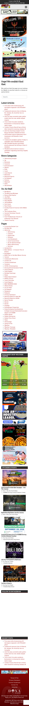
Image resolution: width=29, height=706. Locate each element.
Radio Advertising (13, 244)
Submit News (8, 314)
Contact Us (7, 260)
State (5, 183)
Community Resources (11, 259)
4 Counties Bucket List (11, 226)
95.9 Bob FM (7, 228)
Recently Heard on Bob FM (12, 296)
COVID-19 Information (11, 266)
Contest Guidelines (10, 262)
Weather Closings (9, 327)
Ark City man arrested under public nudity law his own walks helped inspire (15, 118)
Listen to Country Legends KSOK (13, 3)
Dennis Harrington (10, 195)
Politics (6, 180)
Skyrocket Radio (19, 700)
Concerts (7, 164)
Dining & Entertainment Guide (13, 268)
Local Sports (8, 173)
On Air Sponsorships (14, 242)
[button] (26, 7)
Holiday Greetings (9, 273)
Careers (6, 257)
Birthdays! (7, 253)
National (7, 174)
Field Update (8, 271)
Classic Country (9, 220)
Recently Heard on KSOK (11, 298)
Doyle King (7, 199)
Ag (5, 160)
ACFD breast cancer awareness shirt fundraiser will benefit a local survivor (15, 136)
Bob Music (7, 191)
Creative (10, 233)
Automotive (7, 248)
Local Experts (8, 282)
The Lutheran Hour (10, 211)
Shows (6, 302)
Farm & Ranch (8, 269)
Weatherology (14, 703)
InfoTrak (7, 215)
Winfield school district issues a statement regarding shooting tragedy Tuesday (16, 150)
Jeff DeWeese (8, 202)
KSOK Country (8, 278)
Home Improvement (10, 277)
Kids (5, 169)
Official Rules (8, 286)
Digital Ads (11, 235)
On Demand (7, 178)
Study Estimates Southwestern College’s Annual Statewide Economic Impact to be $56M (15, 310)
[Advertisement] (14, 12)
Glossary (10, 237)
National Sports (9, 176)
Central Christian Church (12, 213)
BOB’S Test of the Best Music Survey (15, 255)
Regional (7, 182)
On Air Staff (8, 287)
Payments (7, 291)
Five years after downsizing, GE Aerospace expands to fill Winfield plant (14, 107)
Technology (8, 321)
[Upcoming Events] (14, 478)
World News (8, 185)
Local (6, 171)
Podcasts (7, 293)
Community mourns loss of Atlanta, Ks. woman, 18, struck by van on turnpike (15, 112)
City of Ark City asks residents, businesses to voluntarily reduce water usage (14, 123)
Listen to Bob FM (14, 1)
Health (6, 167)
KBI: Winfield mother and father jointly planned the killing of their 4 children (15, 145)
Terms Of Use (8, 323)
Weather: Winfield (9, 329)
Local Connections (13, 241)
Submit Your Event (10, 318)
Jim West (7, 197)
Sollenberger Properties (11, 307)
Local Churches (9, 280)
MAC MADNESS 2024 (10, 284)
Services (10, 246)
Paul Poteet (7, 206)
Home (6, 275)
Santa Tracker (8, 300)
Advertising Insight (10, 158)
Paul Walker (8, 200)
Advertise (7, 230)
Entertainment (8, 165)
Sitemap (6, 305)
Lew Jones (7, 204)
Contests (7, 264)
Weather (7, 325)
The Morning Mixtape (11, 193)
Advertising (11, 232)
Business (7, 162)
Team (6, 320)
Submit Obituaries (9, 316)
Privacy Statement (10, 295)
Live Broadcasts (12, 239)
